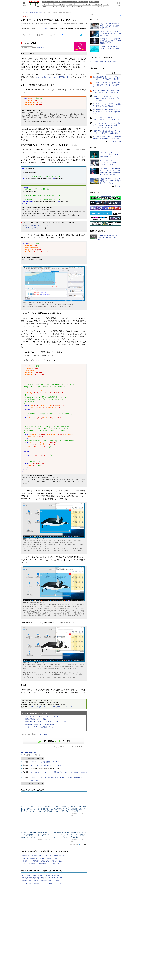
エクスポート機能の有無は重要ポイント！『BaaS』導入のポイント (42, 883)
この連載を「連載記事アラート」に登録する (53, 741)
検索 (119, 14)
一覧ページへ (117, 186)
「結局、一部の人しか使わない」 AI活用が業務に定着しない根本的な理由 (110, 33)
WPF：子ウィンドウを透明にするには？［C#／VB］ (42, 716)
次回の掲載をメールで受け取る (31, 755)
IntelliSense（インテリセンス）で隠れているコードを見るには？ (46, 721)
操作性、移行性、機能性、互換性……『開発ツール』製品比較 (41, 875)
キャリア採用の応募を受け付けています (103, 62)
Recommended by (74, 844)
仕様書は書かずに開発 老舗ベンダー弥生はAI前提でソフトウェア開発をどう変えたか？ (107, 112)
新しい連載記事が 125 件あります (33, 758)
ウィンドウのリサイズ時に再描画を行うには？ (40, 727)
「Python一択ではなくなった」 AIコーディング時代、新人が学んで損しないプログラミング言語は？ (107, 98)
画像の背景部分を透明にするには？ (37, 719)
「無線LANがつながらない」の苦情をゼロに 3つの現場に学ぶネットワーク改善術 (110, 181)
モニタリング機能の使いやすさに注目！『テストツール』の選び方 (42, 878)
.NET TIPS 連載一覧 (28, 753)
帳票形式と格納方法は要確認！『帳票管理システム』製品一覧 (41, 880)
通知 (42, 34)
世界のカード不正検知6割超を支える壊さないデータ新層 (78, 809)
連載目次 (40, 48)
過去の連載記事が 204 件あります (33, 783)
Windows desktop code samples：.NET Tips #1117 (52, 77)
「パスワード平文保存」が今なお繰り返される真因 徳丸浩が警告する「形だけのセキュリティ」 (107, 85)
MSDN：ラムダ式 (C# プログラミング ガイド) (40, 225)
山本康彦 (46, 28)
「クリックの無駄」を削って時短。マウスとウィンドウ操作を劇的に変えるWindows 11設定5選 (61, 811)
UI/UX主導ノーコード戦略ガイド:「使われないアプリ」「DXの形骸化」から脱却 (110, 41)
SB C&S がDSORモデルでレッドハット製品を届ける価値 (78, 835)
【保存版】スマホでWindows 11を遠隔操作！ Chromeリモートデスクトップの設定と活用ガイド (28, 837)
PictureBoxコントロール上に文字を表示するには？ (41, 724)
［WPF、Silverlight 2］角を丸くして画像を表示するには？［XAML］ (51, 707)
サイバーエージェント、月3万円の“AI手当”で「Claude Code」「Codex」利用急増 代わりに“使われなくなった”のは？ (107, 125)
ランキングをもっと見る (114, 141)
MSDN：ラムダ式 (30, 228)
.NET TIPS (43, 734)
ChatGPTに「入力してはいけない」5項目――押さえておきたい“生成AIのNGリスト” (110, 154)
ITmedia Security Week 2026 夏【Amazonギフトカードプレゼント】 (108, 237)
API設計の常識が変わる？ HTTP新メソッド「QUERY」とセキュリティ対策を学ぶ (110, 162)
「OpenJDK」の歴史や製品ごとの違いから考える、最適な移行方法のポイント (110, 26)
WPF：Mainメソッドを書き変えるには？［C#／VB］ (48, 762)
